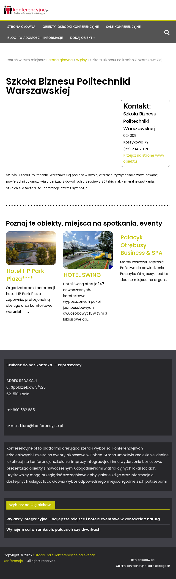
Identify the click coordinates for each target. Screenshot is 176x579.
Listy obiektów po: (143, 560)
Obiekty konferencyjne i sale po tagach (143, 566)
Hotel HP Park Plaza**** (25, 275)
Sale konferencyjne (123, 26)
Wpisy (81, 60)
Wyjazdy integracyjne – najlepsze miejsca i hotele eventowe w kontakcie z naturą (83, 519)
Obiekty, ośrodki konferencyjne (71, 26)
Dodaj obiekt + (82, 37)
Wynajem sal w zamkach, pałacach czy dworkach (53, 529)
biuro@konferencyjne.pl (41, 425)
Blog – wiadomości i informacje (35, 37)
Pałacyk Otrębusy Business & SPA (141, 245)
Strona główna (21, 26)
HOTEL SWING (82, 275)
